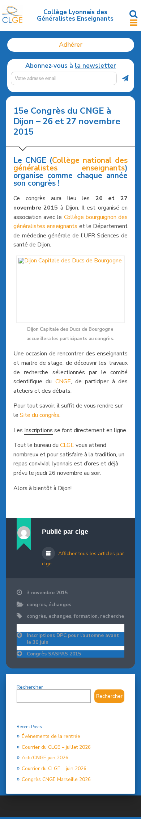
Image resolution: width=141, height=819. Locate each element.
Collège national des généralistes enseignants (70, 164)
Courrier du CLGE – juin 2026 (54, 768)
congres (36, 604)
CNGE (63, 381)
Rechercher (30, 687)
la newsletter (95, 65)
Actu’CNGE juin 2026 (45, 757)
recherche (112, 616)
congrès (36, 616)
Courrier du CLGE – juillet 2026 (56, 747)
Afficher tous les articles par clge (83, 558)
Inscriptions (38, 430)
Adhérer (70, 44)
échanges (59, 604)
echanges (59, 616)
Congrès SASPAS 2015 (54, 653)
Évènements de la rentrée (51, 736)
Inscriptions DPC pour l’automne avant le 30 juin (73, 638)
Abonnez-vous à (70, 66)
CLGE (67, 445)
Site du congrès (39, 415)
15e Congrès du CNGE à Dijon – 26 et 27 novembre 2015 (66, 121)
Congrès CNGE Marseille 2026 (56, 779)
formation (86, 616)
